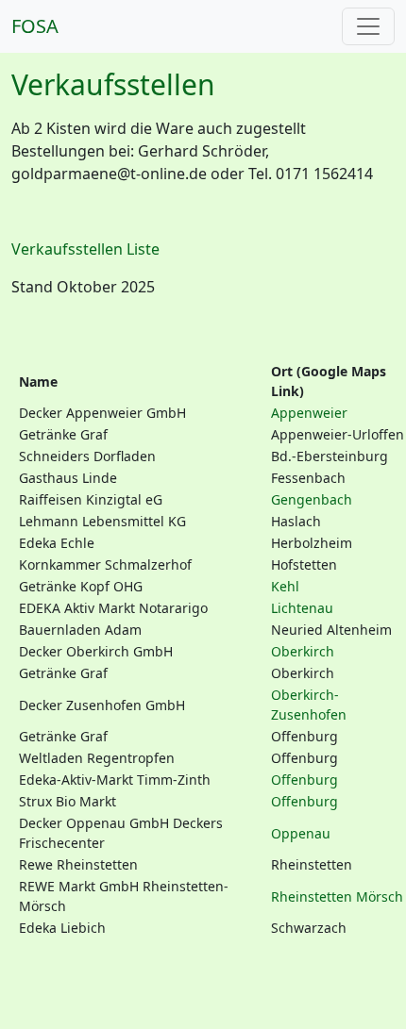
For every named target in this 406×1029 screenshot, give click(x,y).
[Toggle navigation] (368, 26)
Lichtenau (302, 608)
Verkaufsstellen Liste (85, 249)
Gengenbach (311, 499)
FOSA (35, 26)
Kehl (285, 586)
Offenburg (304, 779)
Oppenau (300, 833)
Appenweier (309, 413)
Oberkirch (302, 651)
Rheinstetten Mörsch (337, 896)
